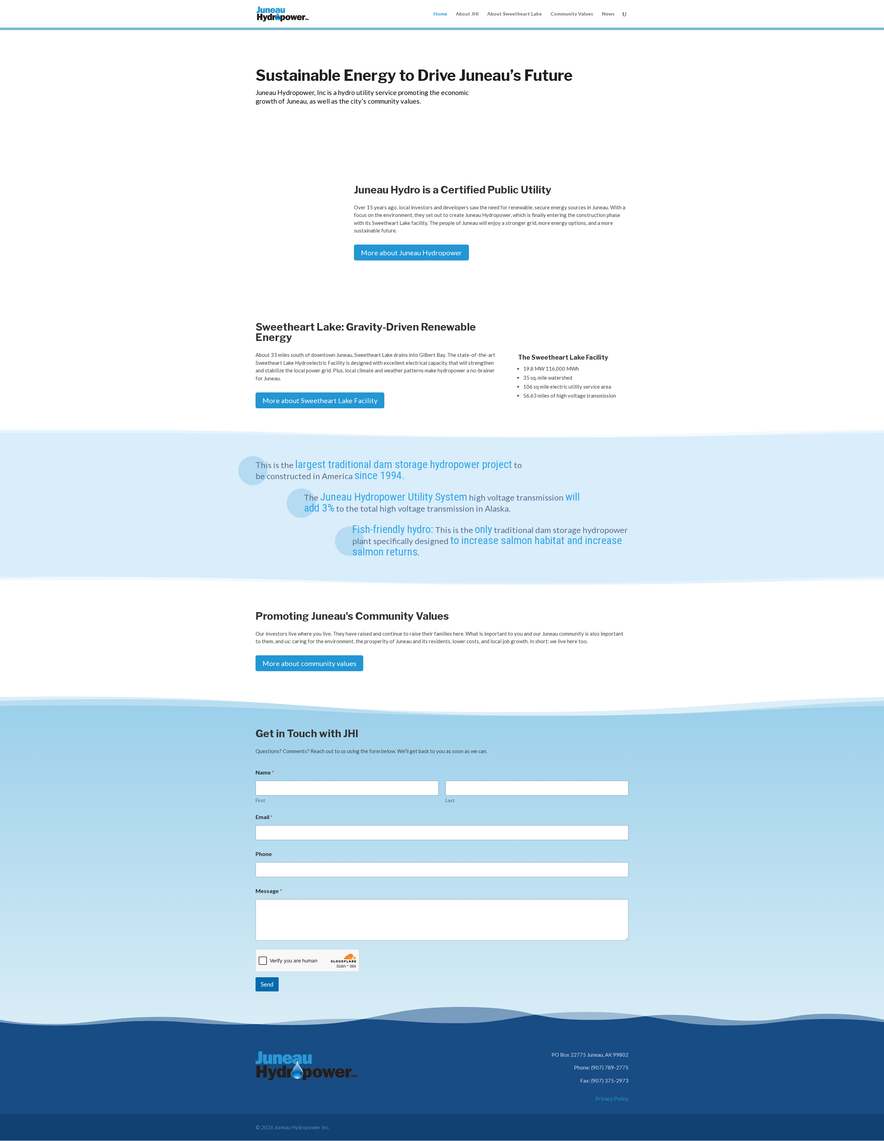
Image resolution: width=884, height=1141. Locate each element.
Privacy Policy (611, 1098)
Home (440, 14)
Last (450, 800)
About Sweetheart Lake (514, 14)
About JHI (467, 14)
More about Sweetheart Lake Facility (319, 400)
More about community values (309, 663)
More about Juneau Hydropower (411, 252)
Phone (264, 853)
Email (264, 817)
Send (267, 984)
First (260, 800)
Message (269, 890)
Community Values (571, 14)
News (608, 14)
